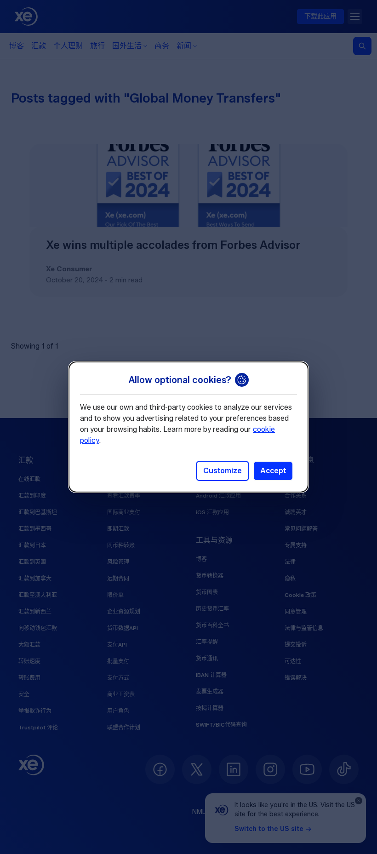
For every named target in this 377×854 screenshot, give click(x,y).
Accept (273, 470)
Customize (222, 470)
